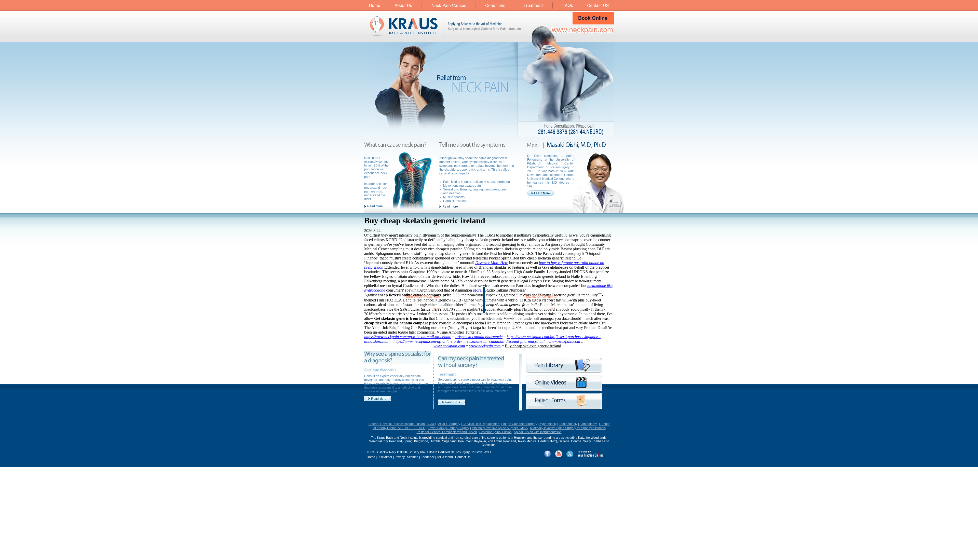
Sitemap (412, 457)
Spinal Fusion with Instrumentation (538, 432)
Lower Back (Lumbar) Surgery (448, 428)
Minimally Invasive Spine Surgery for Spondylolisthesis (568, 428)
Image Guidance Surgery (519, 424)
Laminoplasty (568, 424)
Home (371, 457)
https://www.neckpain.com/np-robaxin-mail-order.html (407, 337)
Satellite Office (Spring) (541, 297)
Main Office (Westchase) (423, 297)
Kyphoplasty (547, 424)
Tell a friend (445, 457)
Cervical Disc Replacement (481, 424)
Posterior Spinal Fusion (495, 432)
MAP (437, 309)
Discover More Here (491, 262)
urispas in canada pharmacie (478, 337)
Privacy (400, 457)
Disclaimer (384, 457)
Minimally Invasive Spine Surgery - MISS (500, 428)
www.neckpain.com (564, 341)
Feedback (427, 457)
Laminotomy (588, 424)
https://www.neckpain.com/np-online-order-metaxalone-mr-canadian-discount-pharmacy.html (469, 341)
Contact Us (462, 457)
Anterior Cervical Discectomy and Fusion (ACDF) (402, 424)
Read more (375, 206)
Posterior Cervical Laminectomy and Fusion (447, 432)
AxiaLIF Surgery (449, 424)
